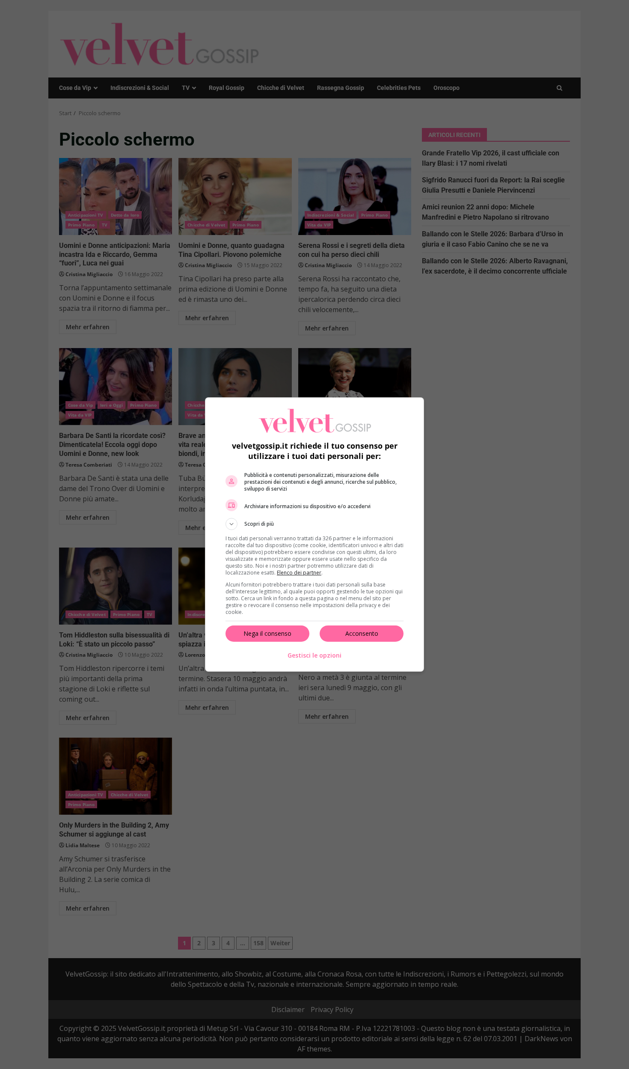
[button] (314, 524)
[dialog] (314, 534)
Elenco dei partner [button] (299, 572)
